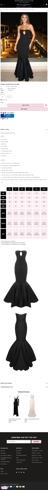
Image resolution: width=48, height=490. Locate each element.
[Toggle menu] (1, 5)
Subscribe (36, 441)
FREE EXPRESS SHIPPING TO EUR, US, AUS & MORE (24, 0)
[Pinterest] (7, 118)
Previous (20, 79)
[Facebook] (0, 118)
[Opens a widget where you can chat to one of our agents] (4, 487)
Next (27, 79)
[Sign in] (43, 4)
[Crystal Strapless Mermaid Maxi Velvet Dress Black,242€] (16, 406)
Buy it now (24, 109)
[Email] (3, 118)
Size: (2, 94)
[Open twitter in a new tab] (17, 472)
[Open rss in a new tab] (24, 472)
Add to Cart (25, 105)
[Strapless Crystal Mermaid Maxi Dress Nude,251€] (31, 406)
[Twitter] (5, 118)
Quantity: (2, 102)
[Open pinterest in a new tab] (21, 472)
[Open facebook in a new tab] (19, 472)
